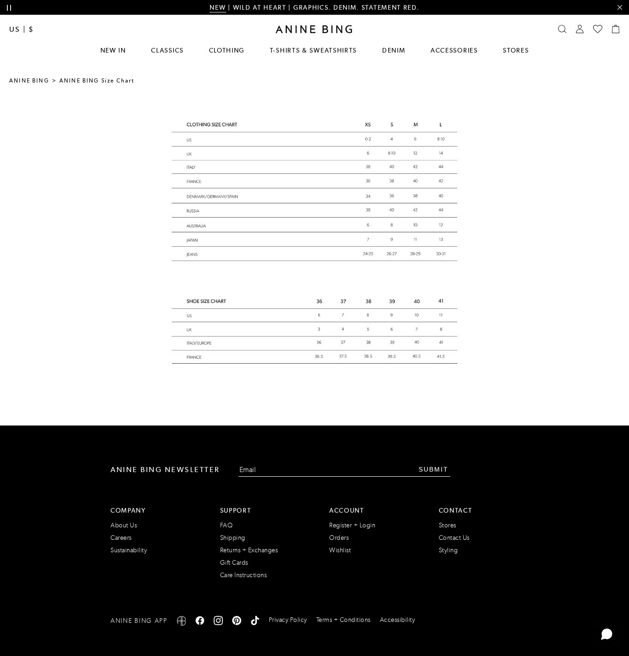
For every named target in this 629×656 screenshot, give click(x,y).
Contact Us (454, 538)
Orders (339, 538)
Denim (394, 50)
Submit (433, 469)
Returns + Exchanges (249, 550)
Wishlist (340, 550)
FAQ (226, 525)
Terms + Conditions (343, 620)
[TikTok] (255, 622)
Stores (516, 50)
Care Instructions (243, 575)
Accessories (454, 50)
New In (113, 50)
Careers (121, 538)
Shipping (232, 538)
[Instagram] (218, 622)
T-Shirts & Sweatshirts (313, 50)
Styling (448, 550)
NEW (218, 7)
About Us (124, 525)
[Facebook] (199, 622)
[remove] (619, 7)
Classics (167, 50)
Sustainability (129, 550)
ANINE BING (29, 80)
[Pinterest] (236, 622)
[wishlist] (597, 29)
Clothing (227, 50)
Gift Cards (234, 563)
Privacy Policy (288, 620)
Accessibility (397, 620)
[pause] (9, 8)
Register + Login (352, 525)
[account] (580, 29)
